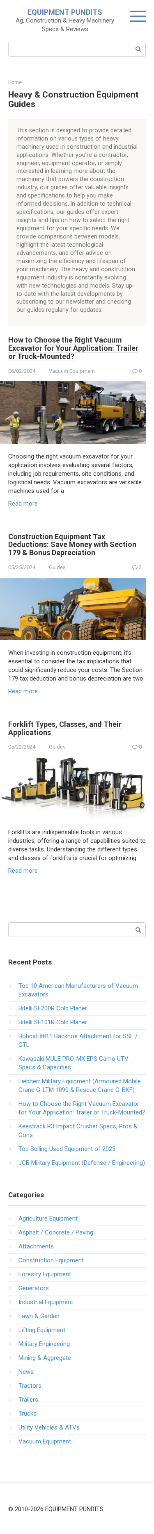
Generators (33, 1288)
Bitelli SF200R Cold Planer (52, 1008)
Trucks (27, 1413)
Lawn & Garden (39, 1316)
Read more (23, 503)
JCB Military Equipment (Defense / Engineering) (81, 1162)
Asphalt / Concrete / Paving (55, 1232)
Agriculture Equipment (48, 1218)
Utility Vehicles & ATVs (49, 1427)
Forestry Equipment (44, 1274)
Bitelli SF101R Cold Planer (52, 1022)
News (26, 1371)
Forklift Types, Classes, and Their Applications (65, 728)
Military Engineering (44, 1344)
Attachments (36, 1246)
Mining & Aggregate (44, 1358)
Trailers (28, 1399)
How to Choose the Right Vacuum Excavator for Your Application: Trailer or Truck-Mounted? (73, 348)
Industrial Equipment (45, 1302)
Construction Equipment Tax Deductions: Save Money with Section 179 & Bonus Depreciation (72, 544)
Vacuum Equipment (72, 371)
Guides (57, 567)
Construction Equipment (51, 1260)
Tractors (29, 1385)
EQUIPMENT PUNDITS (65, 12)
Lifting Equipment (41, 1330)
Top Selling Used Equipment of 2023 (66, 1149)
